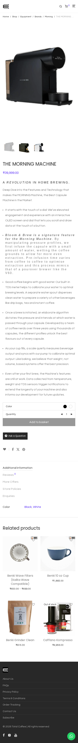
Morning (49, 16)
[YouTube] (16, 735)
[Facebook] (4, 735)
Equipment (25, 16)
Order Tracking (11, 705)
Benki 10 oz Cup (58, 576)
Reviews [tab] (9, 474)
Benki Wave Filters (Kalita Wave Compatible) (20, 580)
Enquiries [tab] (9, 496)
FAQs (6, 685)
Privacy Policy (11, 692)
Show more (29, 593)
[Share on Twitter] (18, 450)
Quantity (11, 414)
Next (74, 80)
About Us (8, 679)
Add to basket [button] (13, 649)
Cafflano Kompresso (58, 640)
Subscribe (8, 717)
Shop (14, 16)
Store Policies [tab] (12, 488)
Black (28, 506)
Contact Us (9, 711)
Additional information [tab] (17, 467)
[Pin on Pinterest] (24, 450)
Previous (3, 80)
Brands (38, 16)
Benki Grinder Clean (20, 640)
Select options (12, 593)
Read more (50, 649)
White (37, 506)
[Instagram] (9, 735)
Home (6, 16)
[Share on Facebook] (13, 450)
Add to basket (39, 422)
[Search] (62, 6)
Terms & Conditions (14, 698)
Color (9, 406)
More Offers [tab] (11, 481)
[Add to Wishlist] (6, 449)
